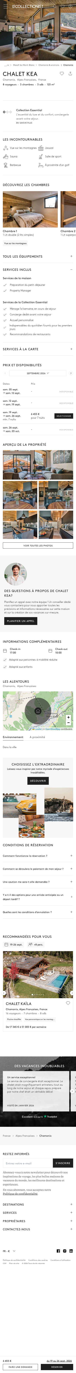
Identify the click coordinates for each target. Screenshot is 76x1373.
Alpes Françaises (25, 1135)
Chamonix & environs (49, 64)
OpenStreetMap (52, 728)
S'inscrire (63, 1163)
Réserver (57, 1367)
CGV (4, 1263)
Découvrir (38, 780)
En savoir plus (24, 122)
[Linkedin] (71, 1251)
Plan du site (14, 1263)
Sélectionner (64, 416)
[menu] (62, 6)
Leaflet (38, 728)
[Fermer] (6, 6)
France (7, 1135)
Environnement (13, 737)
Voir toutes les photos (38, 545)
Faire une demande (20, 1367)
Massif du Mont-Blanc (23, 64)
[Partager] (70, 73)
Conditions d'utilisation (61, 1260)
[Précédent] (5, 17)
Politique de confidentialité (20, 1194)
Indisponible (66, 391)
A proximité (37, 737)
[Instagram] (65, 1251)
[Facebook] (58, 1251)
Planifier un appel (20, 621)
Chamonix (68, 64)
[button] (38, 711)
